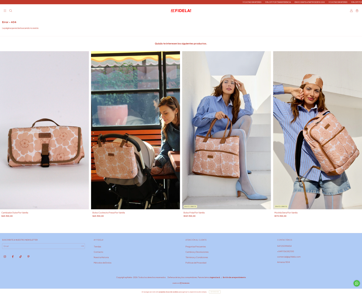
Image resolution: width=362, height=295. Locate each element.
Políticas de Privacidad (196, 262)
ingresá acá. (215, 277)
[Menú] (5, 10)
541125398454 (284, 246)
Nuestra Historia (101, 257)
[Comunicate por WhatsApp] (357, 283)
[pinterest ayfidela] (28, 256)
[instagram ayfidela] (5, 256)
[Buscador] (10, 10)
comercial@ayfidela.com (289, 256)
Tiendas (97, 246)
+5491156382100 (285, 251)
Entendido (215, 292)
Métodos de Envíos (102, 262)
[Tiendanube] (181, 283)
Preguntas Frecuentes (196, 246)
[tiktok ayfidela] (21, 256)
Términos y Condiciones (197, 257)
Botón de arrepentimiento (234, 277)
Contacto (98, 252)
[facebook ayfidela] (13, 256)
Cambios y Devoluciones (197, 252)
